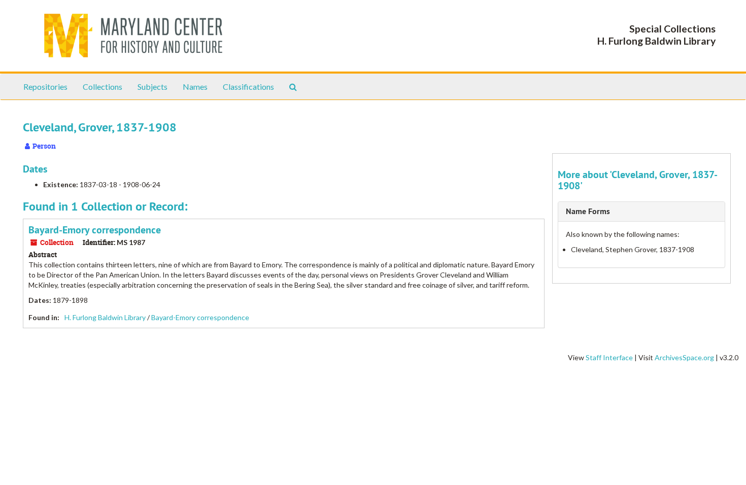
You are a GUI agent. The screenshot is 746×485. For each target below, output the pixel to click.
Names (195, 86)
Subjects (152, 86)
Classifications (248, 86)
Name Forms (588, 211)
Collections (102, 86)
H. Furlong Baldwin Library (105, 317)
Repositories (45, 86)
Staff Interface (609, 357)
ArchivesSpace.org (684, 357)
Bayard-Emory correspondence (94, 229)
